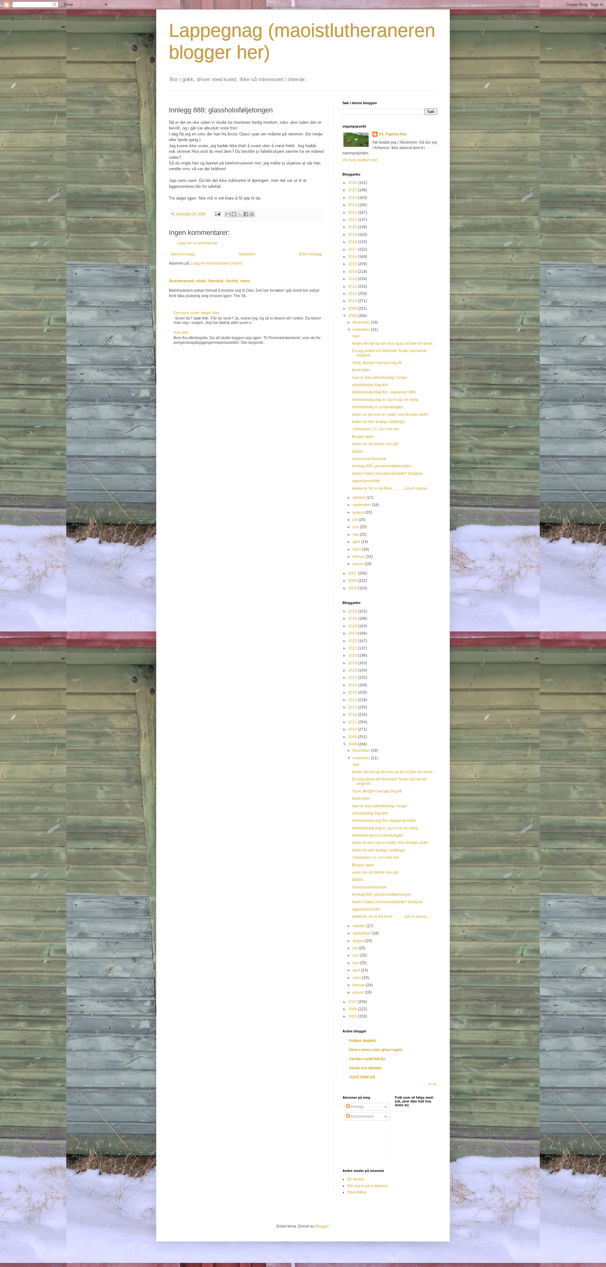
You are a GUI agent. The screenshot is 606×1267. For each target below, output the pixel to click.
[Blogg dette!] (234, 214)
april (357, 542)
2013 (353, 279)
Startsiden (247, 254)
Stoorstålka (356, 1192)
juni (356, 527)
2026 (353, 183)
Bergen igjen (363, 436)
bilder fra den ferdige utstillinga (378, 422)
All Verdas (356, 1179)
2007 (353, 573)
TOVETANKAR (362, 1077)
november (362, 329)
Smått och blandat (365, 1068)
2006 (353, 580)
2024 (353, 197)
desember (362, 322)
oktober (359, 497)
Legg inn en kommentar (197, 243)
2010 (353, 301)
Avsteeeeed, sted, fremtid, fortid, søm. (210, 280)
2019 (353, 234)
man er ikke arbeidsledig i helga (379, 377)
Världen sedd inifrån (367, 1059)
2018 (353, 242)
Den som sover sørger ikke (196, 313)
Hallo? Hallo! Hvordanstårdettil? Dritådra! (387, 473)
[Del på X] (240, 214)
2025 (353, 190)
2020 (353, 227)
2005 (353, 588)
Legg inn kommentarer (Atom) (216, 263)
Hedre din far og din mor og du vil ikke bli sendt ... (394, 343)
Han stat (181, 332)
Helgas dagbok (362, 1040)
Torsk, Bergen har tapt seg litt (376, 363)
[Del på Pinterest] (252, 214)
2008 (353, 316)
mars (357, 549)
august (359, 512)
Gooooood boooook (369, 459)
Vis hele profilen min (359, 160)
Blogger (322, 1226)
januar (359, 564)
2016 (353, 256)
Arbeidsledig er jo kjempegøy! (377, 407)
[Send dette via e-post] (228, 214)
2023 (353, 205)
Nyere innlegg (182, 254)
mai (356, 534)
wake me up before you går (375, 444)
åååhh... (359, 451)
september (362, 505)
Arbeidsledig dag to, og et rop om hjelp (385, 399)
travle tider (361, 370)
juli (356, 519)
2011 (353, 293)
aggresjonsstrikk (366, 481)
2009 (353, 308)
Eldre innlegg (310, 254)
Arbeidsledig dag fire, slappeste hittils (384, 392)
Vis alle (432, 1084)
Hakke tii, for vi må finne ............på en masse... (391, 488)
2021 (353, 220)
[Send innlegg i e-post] (217, 214)
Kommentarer (362, 1116)
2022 (353, 212)
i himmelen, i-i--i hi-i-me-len (375, 429)
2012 (353, 286)
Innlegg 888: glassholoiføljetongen (381, 466)
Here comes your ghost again (375, 1050)
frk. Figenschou (393, 134)
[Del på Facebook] (246, 214)
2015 (353, 264)
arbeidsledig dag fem (370, 385)
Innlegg (357, 1106)
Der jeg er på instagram (367, 1186)
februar (359, 556)
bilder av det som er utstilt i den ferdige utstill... (391, 414)
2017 (353, 249)
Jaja (355, 336)
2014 (353, 271)
